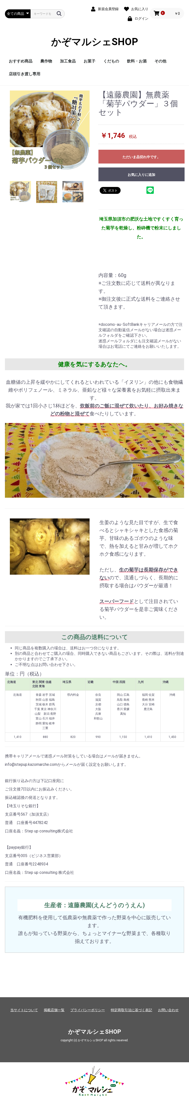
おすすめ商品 (20, 61)
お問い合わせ (168, 1010)
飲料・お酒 (137, 61)
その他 (160, 61)
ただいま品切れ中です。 (141, 157)
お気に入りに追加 (141, 175)
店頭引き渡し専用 (24, 74)
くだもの (111, 61)
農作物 (46, 61)
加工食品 (68, 61)
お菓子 (89, 61)
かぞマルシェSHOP (94, 42)
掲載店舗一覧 (54, 1010)
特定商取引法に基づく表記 (131, 1010)
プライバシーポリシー (87, 1010)
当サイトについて (24, 1010)
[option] (50, 130)
